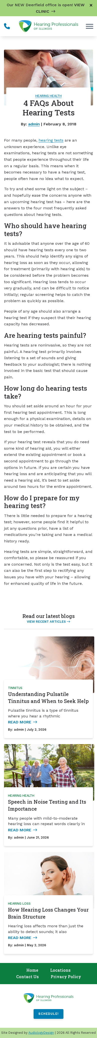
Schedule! (48, 1014)
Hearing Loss (19, 903)
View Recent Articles (46, 621)
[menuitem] (32, 970)
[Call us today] (7, 26)
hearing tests (51, 140)
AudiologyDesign (41, 1033)
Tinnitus (15, 688)
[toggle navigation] (89, 26)
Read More (19, 722)
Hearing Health (48, 96)
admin (34, 124)
